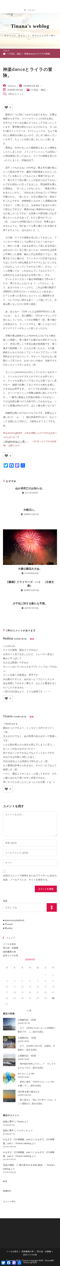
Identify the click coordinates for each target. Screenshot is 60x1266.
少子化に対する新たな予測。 (30, 603)
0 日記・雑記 (38, 89)
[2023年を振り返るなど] (9, 1096)
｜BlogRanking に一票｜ (15, 441)
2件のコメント (16, 93)
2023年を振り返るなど (29, 1091)
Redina (8, 638)
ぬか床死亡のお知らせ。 (30, 488)
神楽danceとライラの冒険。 (38, 53)
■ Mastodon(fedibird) (13, 920)
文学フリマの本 (10, 955)
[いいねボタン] (6, 107)
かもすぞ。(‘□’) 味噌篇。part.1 (17, 1152)
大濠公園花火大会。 (30, 568)
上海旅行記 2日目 (27, 1019)
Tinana (12, 85)
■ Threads (8, 924)
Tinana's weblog (30, 26)
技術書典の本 (9, 951)
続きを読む (38, 1031)
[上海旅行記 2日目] (9, 1024)
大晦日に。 (30, 510)
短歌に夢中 (8, 1121)
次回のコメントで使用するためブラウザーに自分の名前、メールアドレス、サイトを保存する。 (30, 877)
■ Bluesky (7, 928)
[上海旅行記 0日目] (9, 1060)
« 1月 (29, 1010)
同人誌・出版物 (10, 947)
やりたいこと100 (26, 1073)
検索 (5, 900)
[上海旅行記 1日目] (9, 1042)
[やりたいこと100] (9, 1078)
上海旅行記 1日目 (27, 1037)
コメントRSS (9, 1201)
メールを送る (9, 943)
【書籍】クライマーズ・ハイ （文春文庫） (30, 583)
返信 (32, 639)
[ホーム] (4, 53)
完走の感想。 (9, 1164)
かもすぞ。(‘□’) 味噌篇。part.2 (17, 1139)
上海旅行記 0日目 (27, 1055)
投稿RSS (7, 1190)
